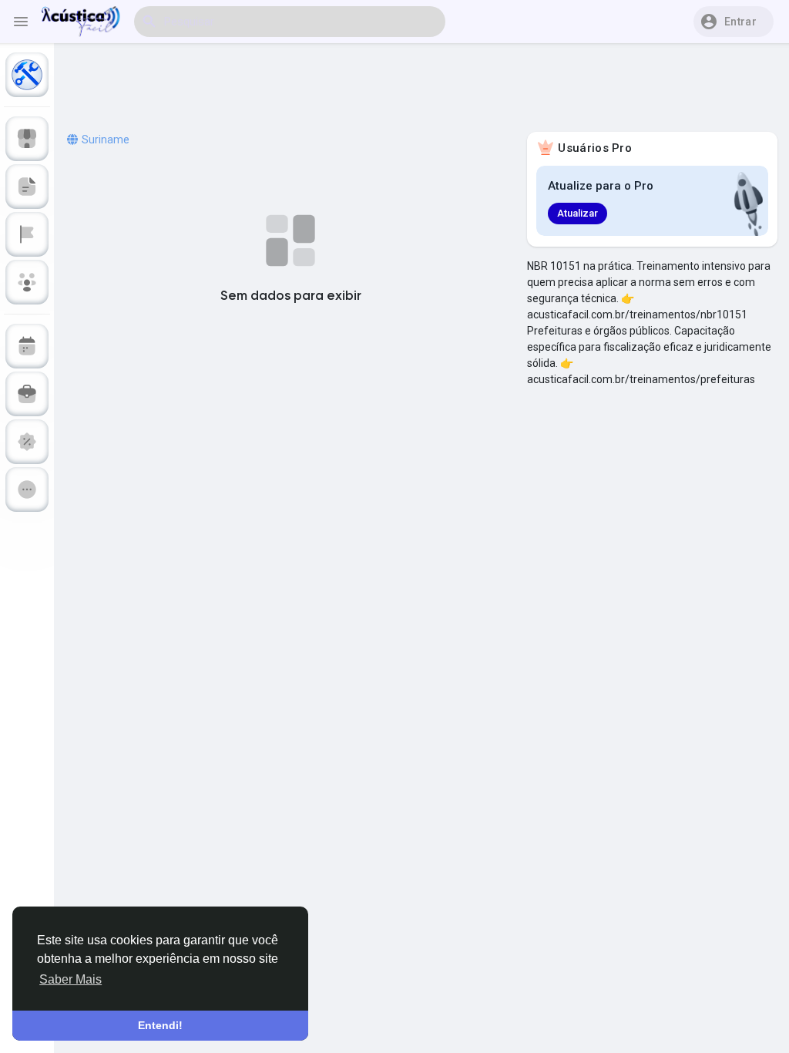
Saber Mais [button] (70, 979)
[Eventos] (27, 346)
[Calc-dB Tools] (27, 74)
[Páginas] (27, 234)
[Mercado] (27, 138)
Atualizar (577, 213)
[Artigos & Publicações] (27, 186)
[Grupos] (27, 282)
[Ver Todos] (27, 489)
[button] (733, 21)
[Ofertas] (27, 441)
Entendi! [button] (160, 1025)
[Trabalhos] (27, 394)
